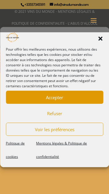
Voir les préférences (54, 129)
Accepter (54, 97)
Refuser (54, 113)
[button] (100, 39)
